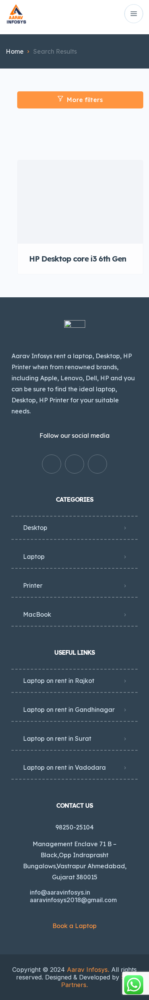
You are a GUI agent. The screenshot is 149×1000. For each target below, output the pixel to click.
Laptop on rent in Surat (57, 738)
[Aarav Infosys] (16, 13)
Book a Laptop (74, 926)
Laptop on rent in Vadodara (64, 767)
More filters (85, 100)
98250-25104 (74, 827)
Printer (32, 585)
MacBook (37, 614)
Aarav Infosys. (87, 969)
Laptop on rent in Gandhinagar (69, 709)
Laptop (34, 556)
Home (15, 51)
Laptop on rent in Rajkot (58, 680)
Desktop (35, 527)
